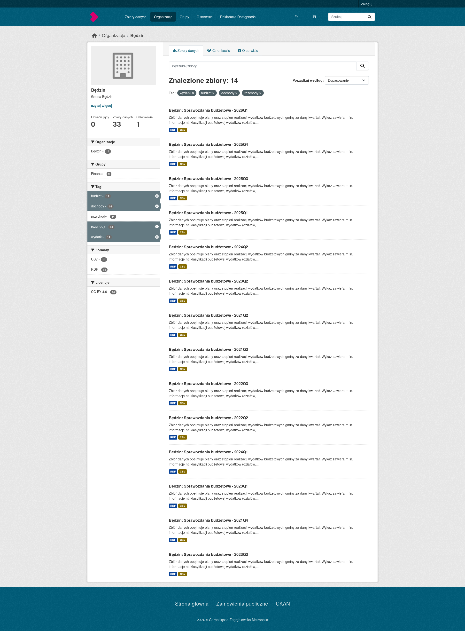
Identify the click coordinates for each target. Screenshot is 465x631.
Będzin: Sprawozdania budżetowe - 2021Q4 (208, 520)
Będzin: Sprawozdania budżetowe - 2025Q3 (208, 178)
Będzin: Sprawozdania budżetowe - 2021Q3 (208, 349)
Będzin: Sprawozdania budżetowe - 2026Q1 (208, 110)
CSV (182, 130)
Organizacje (163, 16)
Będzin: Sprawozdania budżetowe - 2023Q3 (208, 554)
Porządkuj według (308, 80)
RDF (173, 130)
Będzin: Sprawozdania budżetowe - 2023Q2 (208, 281)
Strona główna (192, 603)
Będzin (137, 35)
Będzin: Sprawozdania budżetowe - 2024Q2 (208, 247)
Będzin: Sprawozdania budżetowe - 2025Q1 (208, 212)
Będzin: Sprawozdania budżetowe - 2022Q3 (208, 383)
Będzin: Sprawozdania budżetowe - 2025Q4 (208, 144)
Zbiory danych (136, 16)
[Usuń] (193, 93)
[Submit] (369, 17)
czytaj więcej (101, 105)
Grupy (184, 16)
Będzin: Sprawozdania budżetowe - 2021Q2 (208, 315)
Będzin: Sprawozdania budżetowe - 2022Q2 (208, 417)
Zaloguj (366, 3)
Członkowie (220, 50)
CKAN (283, 603)
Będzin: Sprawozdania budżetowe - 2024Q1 (208, 452)
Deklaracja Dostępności (238, 16)
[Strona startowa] (94, 35)
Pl (314, 16)
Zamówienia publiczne (242, 603)
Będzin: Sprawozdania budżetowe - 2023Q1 (208, 486)
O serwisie (205, 16)
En (296, 16)
